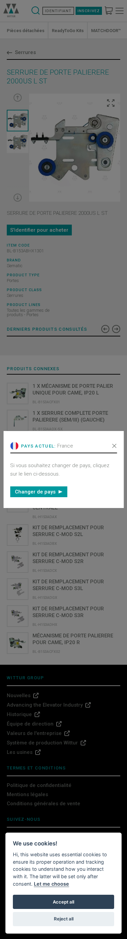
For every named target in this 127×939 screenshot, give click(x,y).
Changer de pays (35, 492)
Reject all (63, 918)
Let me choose (51, 884)
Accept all (63, 902)
